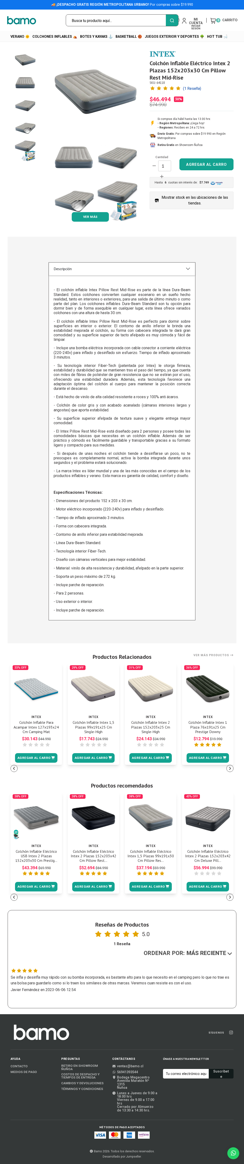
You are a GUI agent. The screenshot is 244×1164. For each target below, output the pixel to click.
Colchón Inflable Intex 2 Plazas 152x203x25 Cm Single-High (150, 727)
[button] (36, 758)
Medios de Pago (23, 1072)
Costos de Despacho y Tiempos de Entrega (80, 1076)
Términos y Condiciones (82, 1089)
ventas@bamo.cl (130, 1066)
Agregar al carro (206, 164)
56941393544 (127, 1072)
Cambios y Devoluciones (82, 1083)
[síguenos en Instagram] (231, 1032)
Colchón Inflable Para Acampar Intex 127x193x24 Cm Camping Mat (36, 727)
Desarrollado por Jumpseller (122, 1156)
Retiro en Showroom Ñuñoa (79, 1067)
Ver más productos (211, 655)
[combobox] (122, 20)
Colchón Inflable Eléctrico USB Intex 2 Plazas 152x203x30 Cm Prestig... (36, 856)
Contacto (19, 1066)
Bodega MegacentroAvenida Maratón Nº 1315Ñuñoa (133, 1083)
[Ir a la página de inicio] (21, 20)
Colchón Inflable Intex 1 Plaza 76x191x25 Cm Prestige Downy (207, 727)
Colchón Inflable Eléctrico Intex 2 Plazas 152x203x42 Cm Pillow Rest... (93, 856)
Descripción (63, 268)
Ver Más (90, 217)
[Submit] (172, 21)
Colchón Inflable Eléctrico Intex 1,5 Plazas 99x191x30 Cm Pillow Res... (150, 856)
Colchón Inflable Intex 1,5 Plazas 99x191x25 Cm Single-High (93, 727)
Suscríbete (221, 1073)
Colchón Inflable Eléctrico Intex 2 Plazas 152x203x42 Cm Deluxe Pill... (208, 856)
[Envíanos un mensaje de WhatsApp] (233, 1153)
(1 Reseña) (192, 88)
